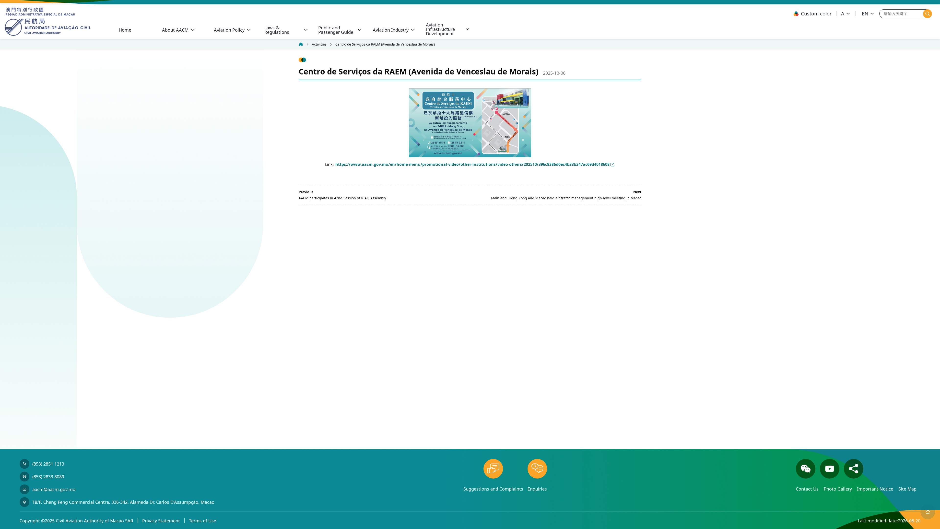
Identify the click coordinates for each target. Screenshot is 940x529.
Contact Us (808, 489)
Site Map (907, 489)
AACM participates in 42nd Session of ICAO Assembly (342, 198)
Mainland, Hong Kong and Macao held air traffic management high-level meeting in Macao (566, 198)
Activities (319, 44)
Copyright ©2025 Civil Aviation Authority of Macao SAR (76, 521)
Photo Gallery (838, 489)
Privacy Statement (161, 521)
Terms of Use (202, 521)
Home (125, 30)
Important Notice (875, 489)
